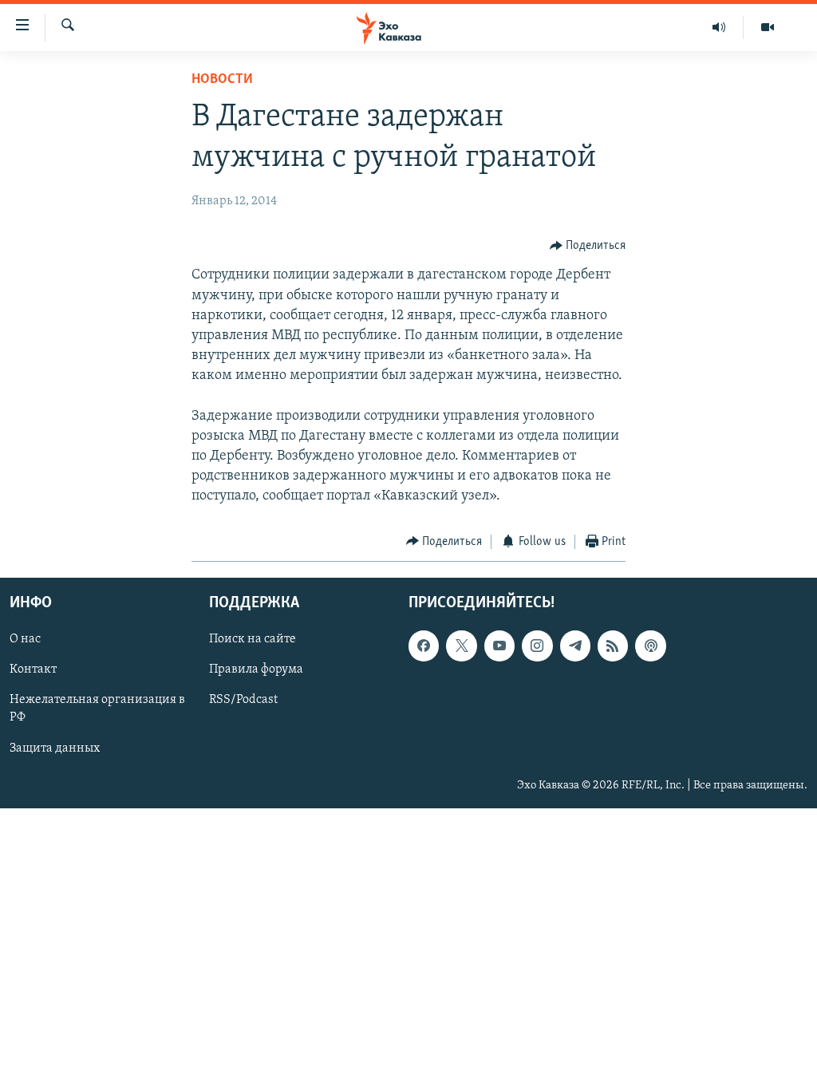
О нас (25, 639)
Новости (222, 80)
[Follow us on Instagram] (537, 645)
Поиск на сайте (252, 639)
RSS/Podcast (243, 700)
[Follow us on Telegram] (575, 645)
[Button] (588, 245)
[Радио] (719, 27)
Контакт (33, 670)
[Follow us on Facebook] (423, 645)
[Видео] (767, 27)
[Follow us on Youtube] (499, 645)
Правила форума (256, 670)
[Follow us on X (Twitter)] (461, 645)
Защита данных (55, 748)
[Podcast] (650, 645)
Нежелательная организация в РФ (97, 709)
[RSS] (613, 645)
